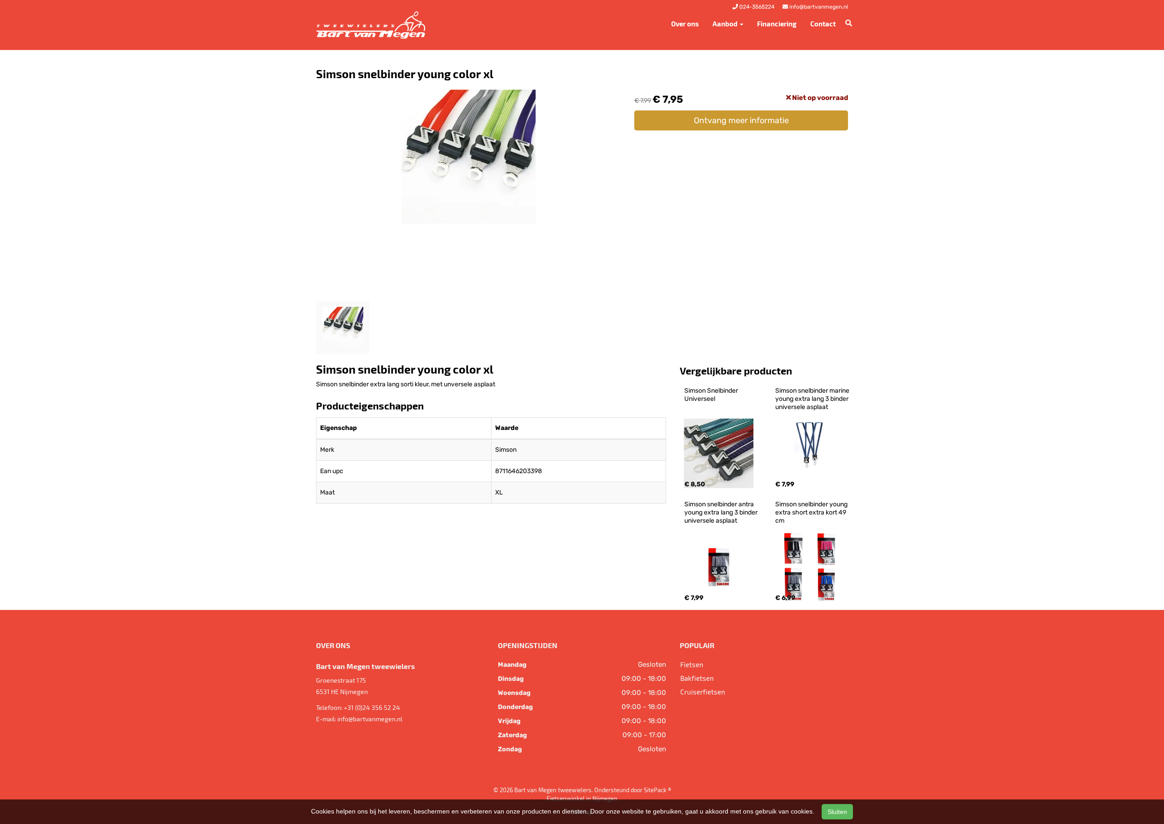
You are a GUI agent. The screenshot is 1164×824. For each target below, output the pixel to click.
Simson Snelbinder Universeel (711, 395)
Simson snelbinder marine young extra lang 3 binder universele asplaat (813, 399)
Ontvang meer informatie (741, 120)
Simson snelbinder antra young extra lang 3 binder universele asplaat (721, 512)
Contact (823, 24)
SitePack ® (657, 790)
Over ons (685, 24)
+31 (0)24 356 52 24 (372, 707)
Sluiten (837, 811)
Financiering (777, 24)
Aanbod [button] (725, 24)
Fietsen (691, 664)
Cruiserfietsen (702, 692)
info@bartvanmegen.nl (369, 719)
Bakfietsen (697, 678)
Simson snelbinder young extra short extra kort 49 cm (812, 512)
